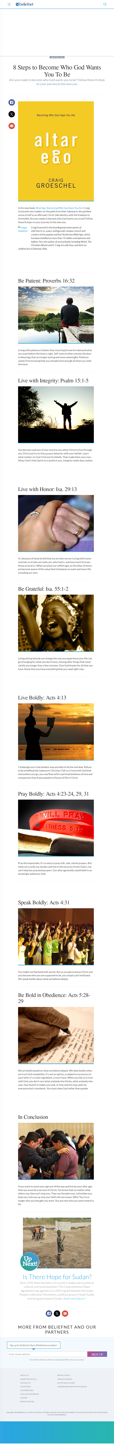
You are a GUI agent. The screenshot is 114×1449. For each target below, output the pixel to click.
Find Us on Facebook (29, 1394)
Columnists (25, 1387)
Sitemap (23, 1398)
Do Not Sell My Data (66, 1383)
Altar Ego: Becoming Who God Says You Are (59, 207)
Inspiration (57, 57)
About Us (24, 1375)
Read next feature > (74, 1298)
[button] (105, 4)
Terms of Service (64, 1379)
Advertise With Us (28, 1379)
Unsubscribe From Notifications (72, 1387)
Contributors (26, 1390)
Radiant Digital (27, 1401)
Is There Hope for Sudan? (57, 1277)
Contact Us (25, 1383)
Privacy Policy (63, 1375)
